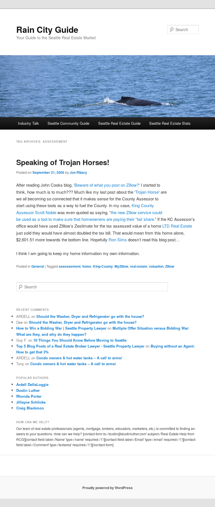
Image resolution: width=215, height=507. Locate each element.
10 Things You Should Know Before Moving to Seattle (80, 340)
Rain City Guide (47, 29)
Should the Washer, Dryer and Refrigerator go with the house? (90, 316)
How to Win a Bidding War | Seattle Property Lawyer (61, 328)
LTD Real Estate (177, 226)
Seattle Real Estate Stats (170, 123)
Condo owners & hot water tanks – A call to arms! (79, 357)
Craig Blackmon (30, 408)
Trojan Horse (147, 192)
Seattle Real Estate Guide (119, 123)
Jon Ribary (78, 172)
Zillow (169, 266)
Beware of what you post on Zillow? (106, 185)
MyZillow (121, 266)
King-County (103, 266)
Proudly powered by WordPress (107, 487)
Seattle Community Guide (68, 123)
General (37, 266)
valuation (156, 266)
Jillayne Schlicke (31, 402)
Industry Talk (28, 123)
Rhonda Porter (28, 396)
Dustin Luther (28, 390)
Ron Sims (118, 239)
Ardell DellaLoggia (32, 384)
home (86, 266)
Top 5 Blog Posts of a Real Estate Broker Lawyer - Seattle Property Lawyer (80, 346)
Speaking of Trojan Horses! (62, 162)
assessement (70, 266)
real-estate (138, 266)
